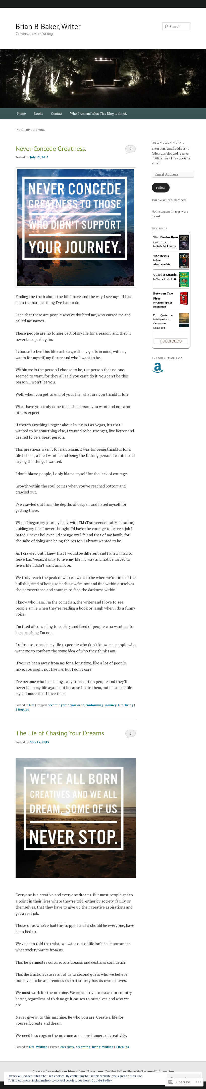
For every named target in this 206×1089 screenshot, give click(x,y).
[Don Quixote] (184, 326)
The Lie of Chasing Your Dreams (60, 733)
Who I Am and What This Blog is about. (98, 113)
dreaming (83, 1047)
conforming (94, 705)
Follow (160, 187)
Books (38, 113)
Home (21, 113)
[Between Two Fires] (184, 305)
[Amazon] (158, 368)
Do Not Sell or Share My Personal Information (140, 1071)
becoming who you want (65, 705)
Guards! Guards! (165, 274)
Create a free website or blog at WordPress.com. (68, 1071)
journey (110, 705)
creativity (67, 1047)
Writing (41, 1047)
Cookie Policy (101, 1080)
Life (31, 705)
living (129, 705)
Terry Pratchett (166, 279)
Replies (22, 709)
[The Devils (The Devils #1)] (184, 267)
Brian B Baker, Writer (48, 26)
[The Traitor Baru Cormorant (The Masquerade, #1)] (184, 248)
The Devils (161, 256)
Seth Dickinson (166, 246)
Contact (56, 113)
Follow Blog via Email (168, 142)
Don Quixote (163, 315)
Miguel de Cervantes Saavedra (161, 323)
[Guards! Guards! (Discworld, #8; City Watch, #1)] (184, 287)
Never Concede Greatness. (51, 148)
